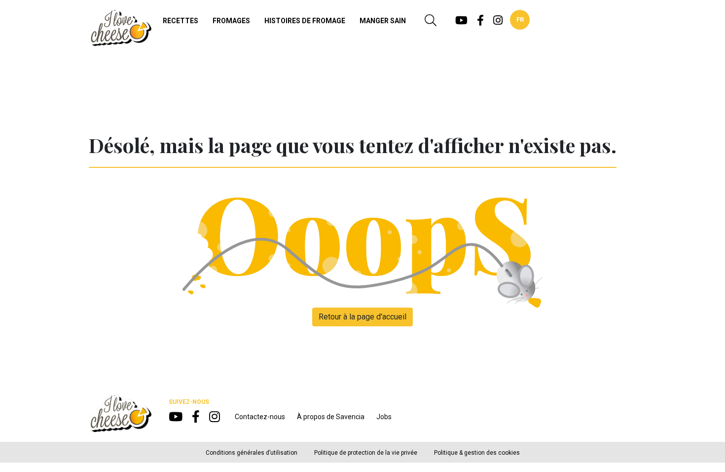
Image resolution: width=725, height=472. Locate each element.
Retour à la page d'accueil (362, 316)
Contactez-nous (260, 417)
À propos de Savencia (330, 417)
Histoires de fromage (304, 21)
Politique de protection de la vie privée (365, 452)
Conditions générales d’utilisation (251, 452)
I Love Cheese (120, 27)
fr (520, 19)
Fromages (231, 21)
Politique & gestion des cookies (477, 452)
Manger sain (383, 21)
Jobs (384, 417)
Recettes (180, 21)
